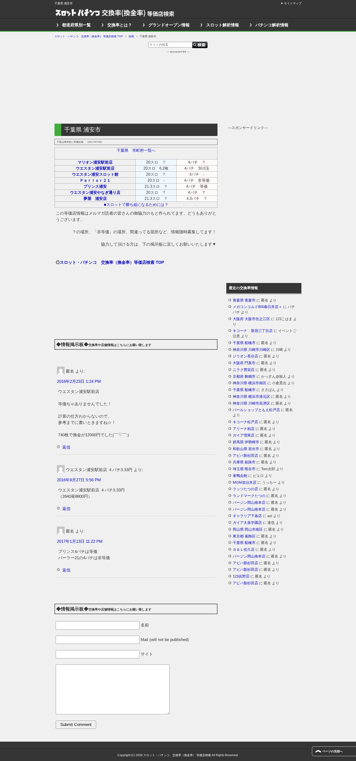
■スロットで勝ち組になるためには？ (136, 205)
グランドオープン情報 (169, 25)
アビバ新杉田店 (245, 456)
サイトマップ (293, 3)
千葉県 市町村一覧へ (136, 150)
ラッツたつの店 (245, 489)
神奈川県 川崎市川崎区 (251, 350)
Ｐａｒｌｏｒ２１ (95, 180)
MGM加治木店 (244, 482)
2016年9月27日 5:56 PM (79, 480)
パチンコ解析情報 (271, 25)
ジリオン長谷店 (245, 356)
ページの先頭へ (332, 751)
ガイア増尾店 (244, 435)
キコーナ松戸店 (245, 422)
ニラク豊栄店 (244, 370)
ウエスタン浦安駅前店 (95, 168)
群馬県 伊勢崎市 (246, 442)
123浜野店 (241, 576)
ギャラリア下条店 (247, 516)
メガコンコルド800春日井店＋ (257, 307)
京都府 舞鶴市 (244, 376)
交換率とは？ (119, 25)
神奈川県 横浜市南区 (249, 383)
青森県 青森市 (244, 300)
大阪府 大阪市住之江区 (251, 319)
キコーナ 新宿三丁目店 (253, 331)
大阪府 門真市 (244, 363)
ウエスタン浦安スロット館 (95, 174)
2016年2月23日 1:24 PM (79, 381)
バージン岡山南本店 (249, 503)
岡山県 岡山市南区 (248, 529)
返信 (66, 447)
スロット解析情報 (222, 25)
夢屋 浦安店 (95, 198)
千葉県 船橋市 (244, 343)
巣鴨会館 (240, 476)
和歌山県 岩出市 (246, 449)
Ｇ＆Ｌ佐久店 (244, 549)
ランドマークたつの (249, 496)
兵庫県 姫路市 (244, 462)
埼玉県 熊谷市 (244, 469)
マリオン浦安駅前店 (95, 162)
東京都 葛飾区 (244, 536)
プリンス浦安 (95, 186)
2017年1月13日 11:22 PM (79, 541)
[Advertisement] (178, 87)
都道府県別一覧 (76, 25)
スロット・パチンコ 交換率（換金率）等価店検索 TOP (112, 262)
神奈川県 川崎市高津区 (251, 403)
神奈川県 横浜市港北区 (251, 397)
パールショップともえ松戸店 (256, 410)
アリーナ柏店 (244, 429)
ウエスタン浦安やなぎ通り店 (95, 192)
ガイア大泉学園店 (247, 523)
